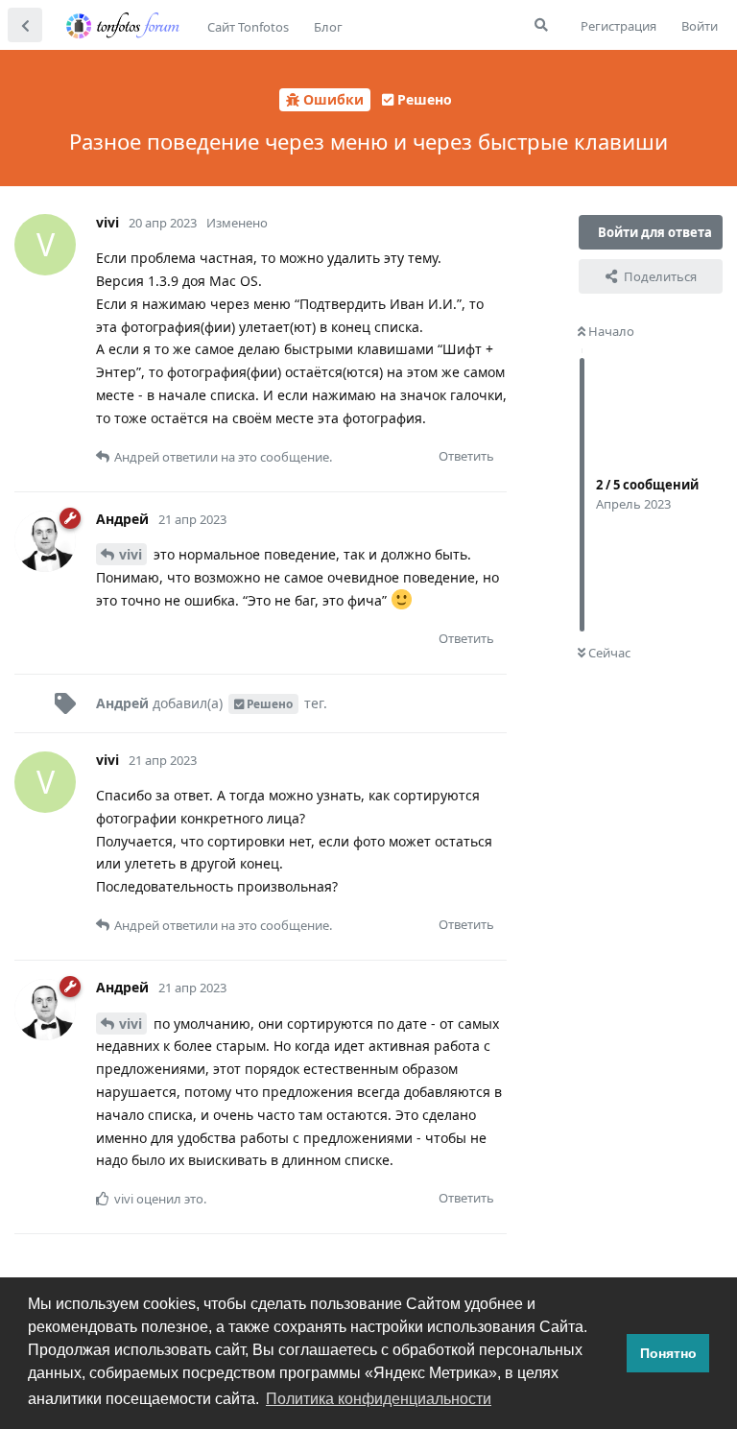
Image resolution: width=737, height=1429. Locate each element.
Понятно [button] (668, 1353)
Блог (328, 27)
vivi (130, 554)
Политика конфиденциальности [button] (378, 1399)
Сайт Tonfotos (248, 27)
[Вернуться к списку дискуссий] (25, 25)
